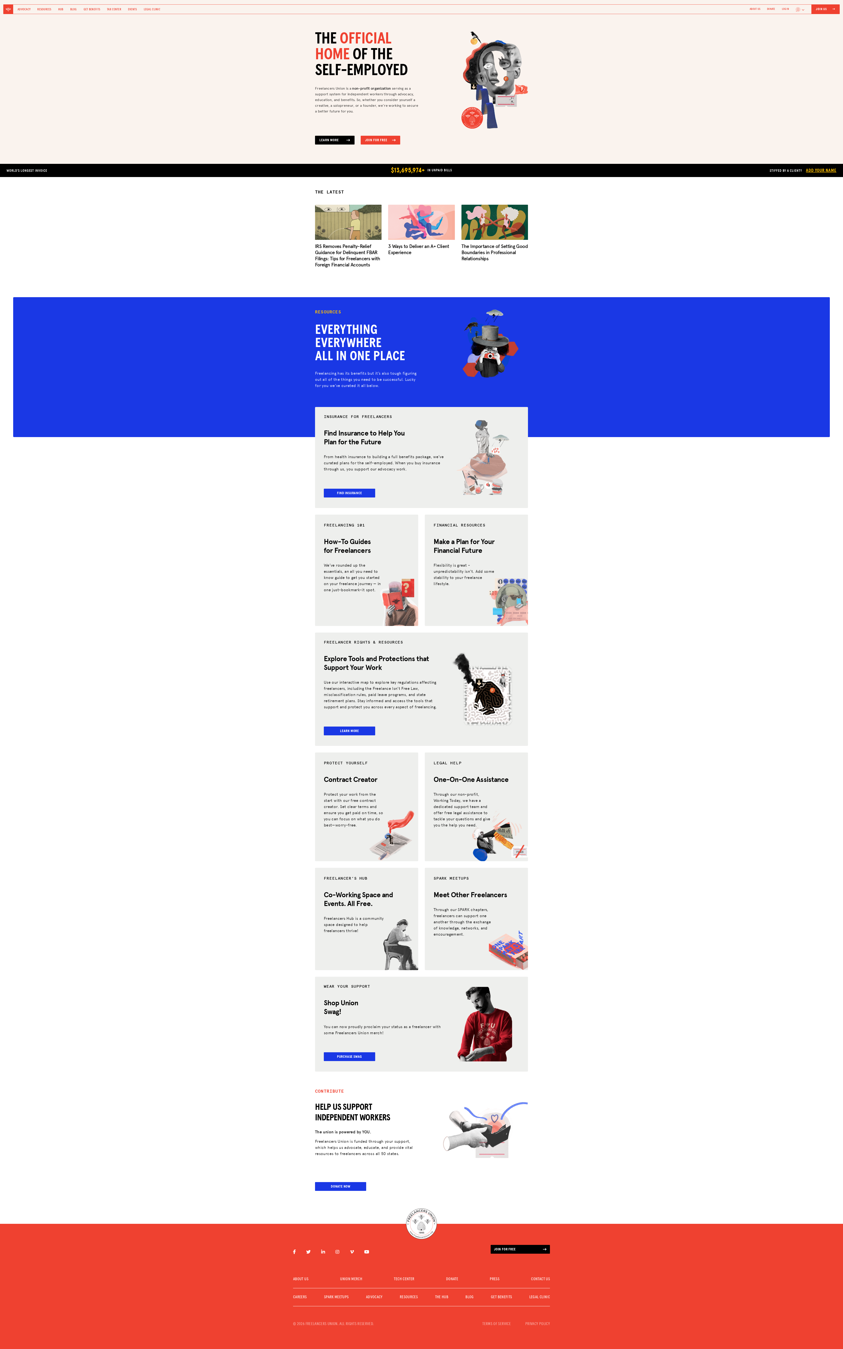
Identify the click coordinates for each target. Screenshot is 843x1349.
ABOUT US (755, 9)
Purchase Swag (349, 1056)
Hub (60, 9)
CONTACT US (540, 1279)
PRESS (494, 1279)
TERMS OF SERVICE (496, 1324)
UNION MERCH (351, 1279)
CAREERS (300, 1297)
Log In (785, 9)
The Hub (442, 1297)
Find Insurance (349, 493)
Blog (73, 9)
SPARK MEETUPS (336, 1297)
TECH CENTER (404, 1279)
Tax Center (114, 9)
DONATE (771, 9)
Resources (44, 9)
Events (132, 9)
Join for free (504, 1249)
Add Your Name (821, 170)
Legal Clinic (152, 9)
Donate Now (340, 1186)
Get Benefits (92, 9)
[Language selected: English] (800, 9)
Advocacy (24, 9)
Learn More (329, 140)
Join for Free (376, 140)
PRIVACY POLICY (537, 1324)
